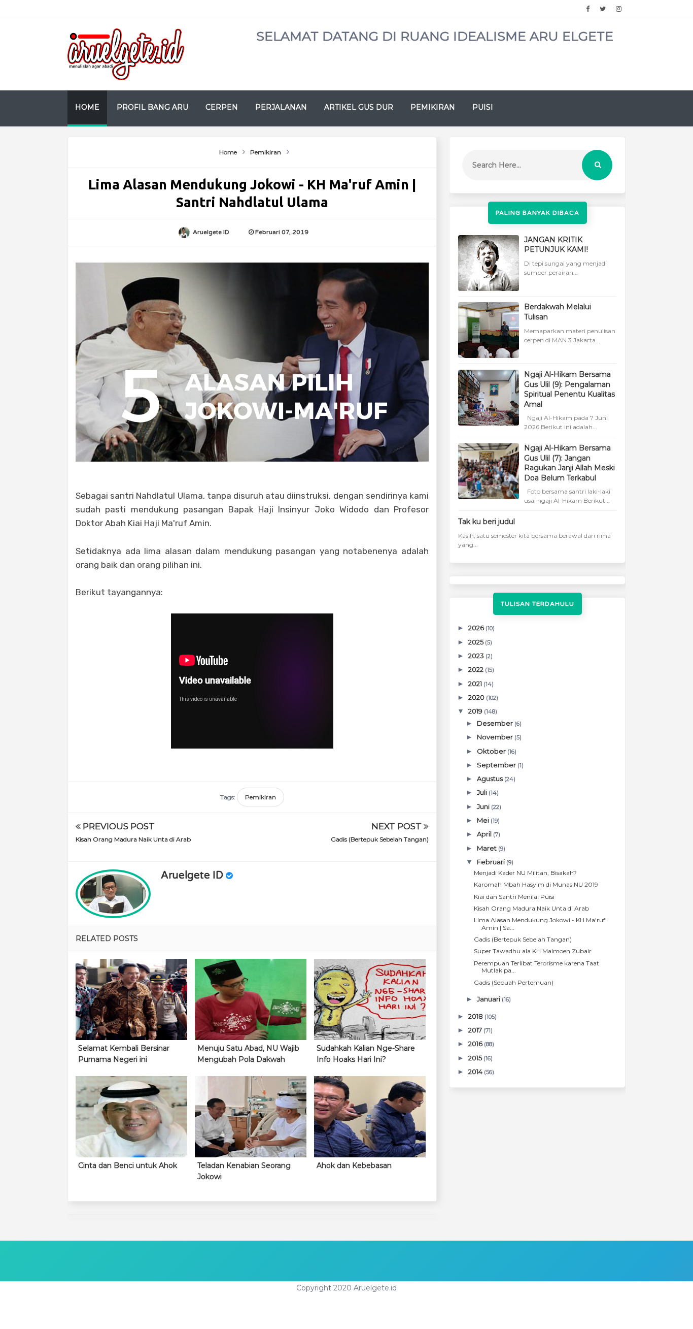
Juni (484, 806)
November (495, 737)
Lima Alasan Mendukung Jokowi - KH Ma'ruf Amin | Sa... (539, 923)
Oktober (492, 751)
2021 (475, 683)
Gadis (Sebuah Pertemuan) (513, 982)
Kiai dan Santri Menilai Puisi (514, 896)
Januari (489, 999)
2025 (476, 642)
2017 (475, 1030)
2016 (476, 1044)
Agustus (490, 778)
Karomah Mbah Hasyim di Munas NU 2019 (536, 884)
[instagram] (619, 9)
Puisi (482, 107)
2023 (477, 656)
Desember (495, 723)
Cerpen (221, 107)
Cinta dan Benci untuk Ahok (127, 1165)
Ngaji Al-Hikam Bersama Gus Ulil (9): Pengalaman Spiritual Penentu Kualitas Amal (569, 389)
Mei (484, 820)
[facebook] (588, 9)
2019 (476, 711)
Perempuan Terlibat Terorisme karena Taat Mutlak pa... (536, 966)
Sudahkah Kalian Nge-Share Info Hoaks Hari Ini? (366, 1054)
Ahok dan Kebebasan (354, 1165)
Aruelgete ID (192, 875)
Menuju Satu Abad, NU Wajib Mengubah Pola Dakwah (248, 1054)
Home (87, 107)
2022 (476, 669)
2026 (477, 628)
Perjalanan (281, 107)
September (497, 765)
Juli (483, 792)
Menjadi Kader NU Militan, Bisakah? (525, 873)
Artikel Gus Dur (358, 107)
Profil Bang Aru (152, 107)
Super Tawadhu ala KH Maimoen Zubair (533, 951)
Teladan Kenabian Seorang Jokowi (244, 1171)
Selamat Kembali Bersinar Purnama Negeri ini (123, 1054)
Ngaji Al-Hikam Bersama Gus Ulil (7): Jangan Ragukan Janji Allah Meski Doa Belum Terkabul (569, 462)
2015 (475, 1058)
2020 (477, 697)
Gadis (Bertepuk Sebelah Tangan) (380, 839)
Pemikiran (432, 107)
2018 (476, 1016)
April (485, 834)
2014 (476, 1071)
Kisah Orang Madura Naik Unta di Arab (133, 839)
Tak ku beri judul (486, 521)
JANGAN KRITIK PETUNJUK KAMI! (556, 244)
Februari (491, 862)
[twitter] (603, 9)
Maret (487, 848)
